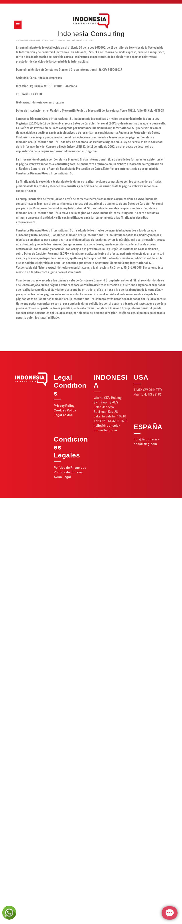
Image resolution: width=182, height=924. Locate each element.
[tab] (18, 25)
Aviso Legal (62, 477)
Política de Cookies (68, 472)
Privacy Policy (64, 405)
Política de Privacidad (70, 467)
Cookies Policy (65, 410)
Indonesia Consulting (91, 33)
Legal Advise (63, 415)
